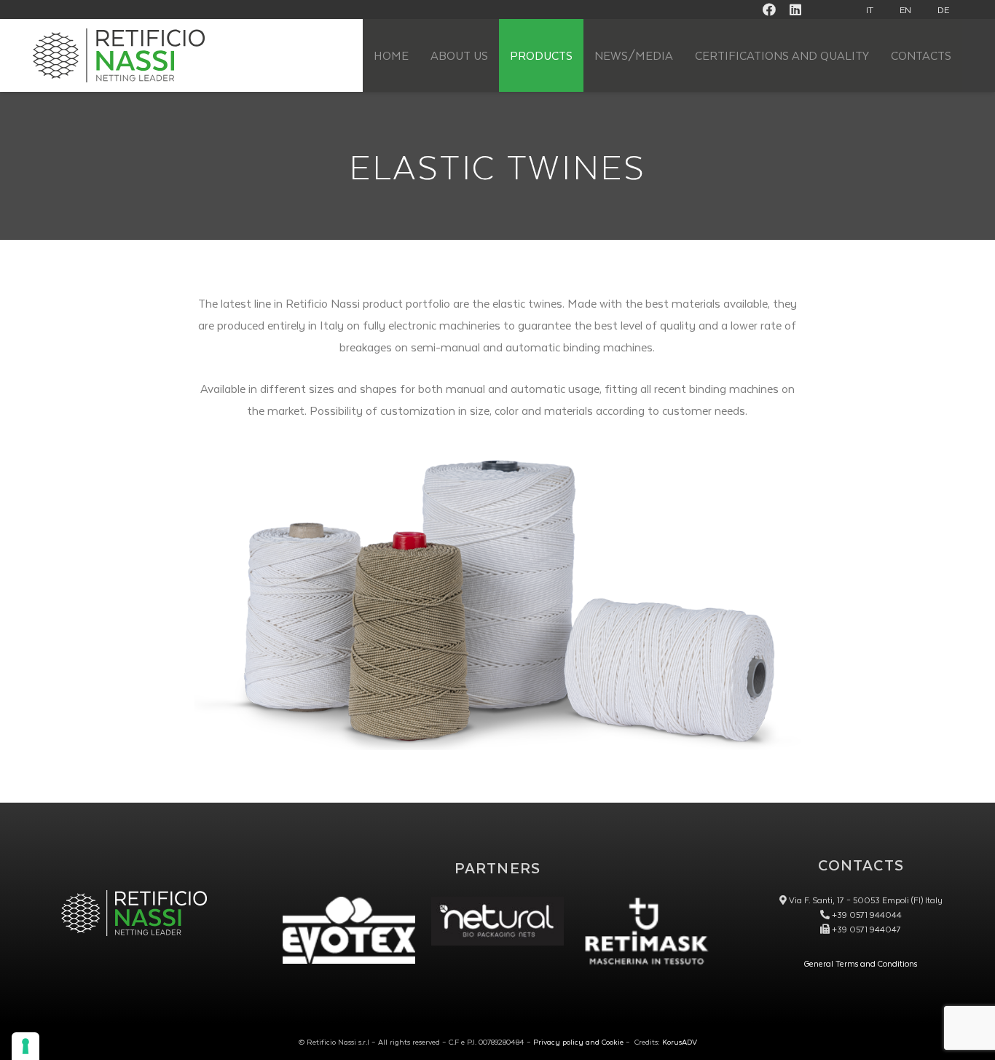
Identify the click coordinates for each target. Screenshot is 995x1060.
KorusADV (679, 1041)
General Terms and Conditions (860, 963)
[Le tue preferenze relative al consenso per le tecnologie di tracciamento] (25, 1046)
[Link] (497, 921)
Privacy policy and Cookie (578, 1041)
